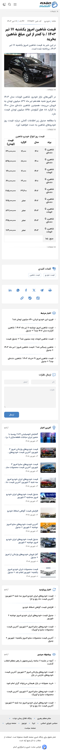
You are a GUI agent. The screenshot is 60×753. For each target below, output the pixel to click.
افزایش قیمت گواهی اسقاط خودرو (22, 510)
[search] (9, 4)
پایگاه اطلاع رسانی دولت (22, 718)
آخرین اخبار (45, 427)
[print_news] (50, 290)
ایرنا (33, 723)
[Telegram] (42, 290)
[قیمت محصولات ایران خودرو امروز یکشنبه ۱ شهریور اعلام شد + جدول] (48, 573)
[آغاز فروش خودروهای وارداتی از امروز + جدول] (48, 558)
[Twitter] (34, 290)
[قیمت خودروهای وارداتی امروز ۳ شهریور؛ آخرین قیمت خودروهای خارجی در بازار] (48, 453)
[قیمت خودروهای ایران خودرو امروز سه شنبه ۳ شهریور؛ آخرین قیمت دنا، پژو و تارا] (48, 483)
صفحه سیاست (30, 728)
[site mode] (4, 4)
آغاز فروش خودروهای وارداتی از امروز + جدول (21, 556)
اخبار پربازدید (45, 589)
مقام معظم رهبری (44, 718)
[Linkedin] (10, 290)
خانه (54, 21)
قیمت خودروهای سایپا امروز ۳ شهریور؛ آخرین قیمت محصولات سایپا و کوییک (21, 466)
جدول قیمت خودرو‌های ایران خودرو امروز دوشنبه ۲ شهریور (22, 541)
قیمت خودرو (49, 275)
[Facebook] (26, 290)
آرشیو (6, 427)
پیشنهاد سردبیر (44, 654)
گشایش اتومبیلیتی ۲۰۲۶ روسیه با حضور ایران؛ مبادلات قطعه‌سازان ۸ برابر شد (21, 436)
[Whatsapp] (18, 290)
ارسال (11, 414)
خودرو (47, 21)
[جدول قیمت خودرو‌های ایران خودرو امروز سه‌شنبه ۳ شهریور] (48, 498)
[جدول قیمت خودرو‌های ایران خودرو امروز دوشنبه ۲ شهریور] (48, 543)
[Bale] (30, 298)
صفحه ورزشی (11, 723)
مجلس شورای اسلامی (49, 723)
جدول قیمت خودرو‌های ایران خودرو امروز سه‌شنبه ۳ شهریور (22, 496)
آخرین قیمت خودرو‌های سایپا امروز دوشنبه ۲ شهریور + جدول (22, 526)
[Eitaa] (38, 298)
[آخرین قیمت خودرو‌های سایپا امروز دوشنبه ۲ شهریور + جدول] (48, 528)
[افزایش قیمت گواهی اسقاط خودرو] (48, 513)
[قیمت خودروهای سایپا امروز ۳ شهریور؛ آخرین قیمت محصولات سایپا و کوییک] (48, 467)
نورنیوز (24, 723)
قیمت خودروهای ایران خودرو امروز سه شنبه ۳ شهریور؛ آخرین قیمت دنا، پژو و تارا (21, 481)
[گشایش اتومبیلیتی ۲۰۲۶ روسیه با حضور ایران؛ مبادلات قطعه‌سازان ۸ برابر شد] (48, 438)
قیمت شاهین (35, 275)
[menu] (15, 4)
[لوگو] (48, 4)
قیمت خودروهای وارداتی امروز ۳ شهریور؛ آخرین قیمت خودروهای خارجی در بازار (23, 451)
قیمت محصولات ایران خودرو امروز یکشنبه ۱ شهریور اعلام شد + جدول (23, 571)
